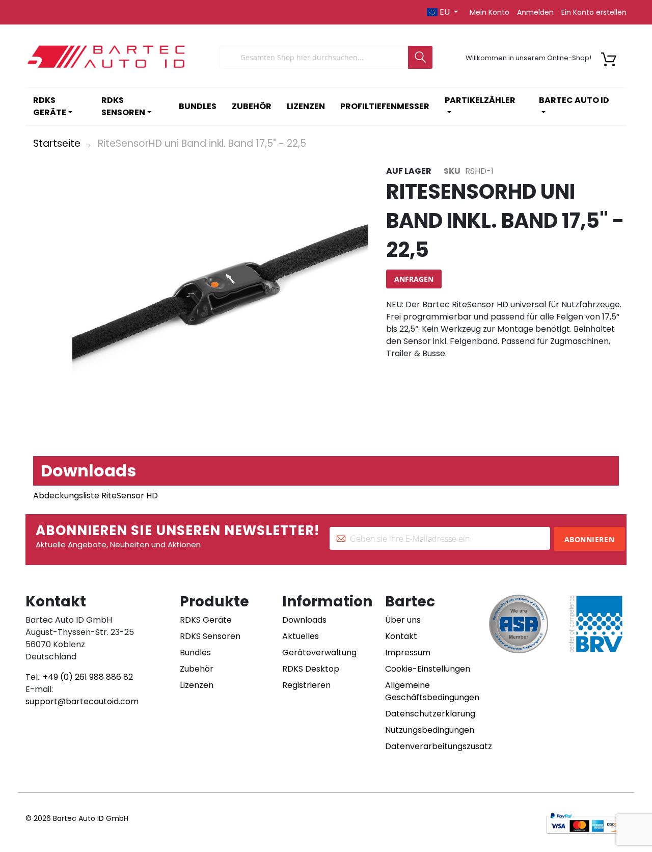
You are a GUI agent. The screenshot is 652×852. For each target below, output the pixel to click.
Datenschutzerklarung (430, 714)
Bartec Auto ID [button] (574, 100)
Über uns (403, 620)
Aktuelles (300, 636)
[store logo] (106, 57)
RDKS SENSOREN (123, 106)
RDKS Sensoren (210, 636)
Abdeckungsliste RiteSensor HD (95, 495)
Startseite (56, 143)
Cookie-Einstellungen (427, 669)
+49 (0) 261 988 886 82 (88, 677)
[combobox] (314, 57)
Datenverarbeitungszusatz (438, 746)
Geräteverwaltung (319, 652)
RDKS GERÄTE (49, 106)
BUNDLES (197, 106)
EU (445, 12)
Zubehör (196, 669)
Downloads (304, 620)
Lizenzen (196, 685)
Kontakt (401, 636)
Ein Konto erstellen (594, 12)
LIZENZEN (306, 106)
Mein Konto (489, 12)
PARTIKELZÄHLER (480, 100)
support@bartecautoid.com (82, 701)
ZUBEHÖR (251, 106)
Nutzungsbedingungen (429, 730)
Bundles (195, 652)
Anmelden (535, 12)
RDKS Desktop (310, 669)
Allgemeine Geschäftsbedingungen (432, 691)
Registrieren (306, 685)
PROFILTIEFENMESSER (384, 106)
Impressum (407, 652)
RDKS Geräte (206, 620)
